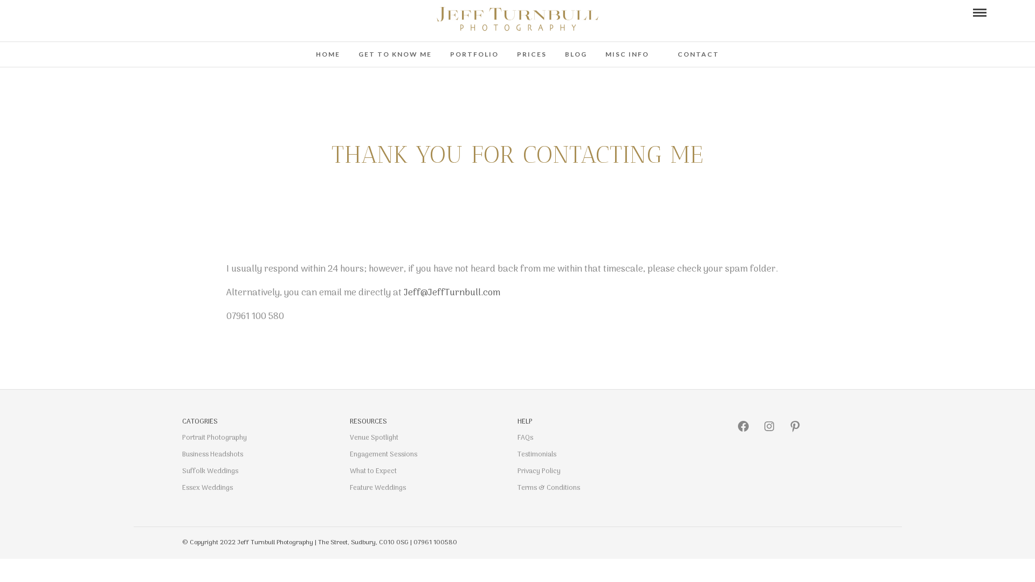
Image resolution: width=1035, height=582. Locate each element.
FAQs (525, 438)
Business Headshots (212, 454)
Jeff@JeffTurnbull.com (452, 293)
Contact (698, 54)
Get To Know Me (395, 54)
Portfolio (474, 54)
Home (328, 54)
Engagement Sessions (383, 454)
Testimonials (537, 454)
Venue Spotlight (374, 438)
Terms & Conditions (549, 488)
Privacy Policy (539, 471)
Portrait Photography (214, 438)
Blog (576, 54)
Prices (532, 54)
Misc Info (627, 54)
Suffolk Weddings (210, 471)
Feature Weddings (378, 488)
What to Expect (373, 471)
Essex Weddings (207, 488)
